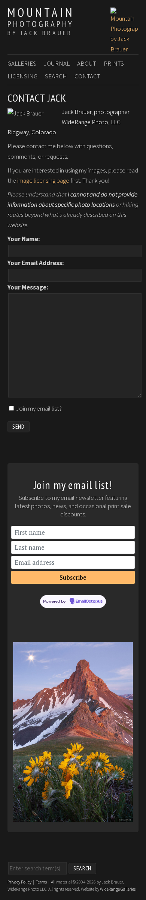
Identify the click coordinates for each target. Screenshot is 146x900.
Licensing (22, 76)
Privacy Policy (19, 882)
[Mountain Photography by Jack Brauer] (124, 49)
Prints (114, 63)
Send (18, 426)
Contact (87, 76)
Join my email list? (39, 408)
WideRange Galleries (118, 889)
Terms (41, 882)
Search (56, 76)
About (86, 63)
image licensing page (43, 180)
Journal (57, 63)
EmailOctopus (89, 601)
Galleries (21, 63)
